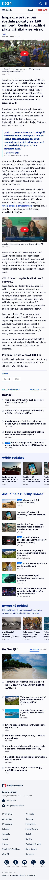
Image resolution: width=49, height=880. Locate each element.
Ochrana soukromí (17, 875)
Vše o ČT (5, 854)
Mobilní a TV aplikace (11, 849)
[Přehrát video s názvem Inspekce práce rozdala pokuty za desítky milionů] (24, 229)
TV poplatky (7, 824)
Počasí (5, 839)
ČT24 (3, 34)
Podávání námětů (33, 844)
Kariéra (29, 839)
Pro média (30, 814)
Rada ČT (29, 834)
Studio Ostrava (32, 829)
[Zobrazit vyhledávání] (40, 3)
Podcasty (6, 834)
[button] (24, 53)
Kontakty (30, 854)
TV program (7, 814)
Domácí (7, 379)
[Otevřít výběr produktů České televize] (46, 3)
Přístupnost (31, 875)
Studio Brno (31, 824)
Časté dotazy (31, 849)
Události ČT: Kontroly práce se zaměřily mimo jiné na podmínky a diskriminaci (22, 70)
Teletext (5, 829)
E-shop (5, 844)
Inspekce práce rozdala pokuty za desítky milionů (21, 244)
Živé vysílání (7, 819)
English (4, 875)
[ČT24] (7, 3)
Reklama (29, 819)
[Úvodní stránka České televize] (12, 785)
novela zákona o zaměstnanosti (17, 205)
